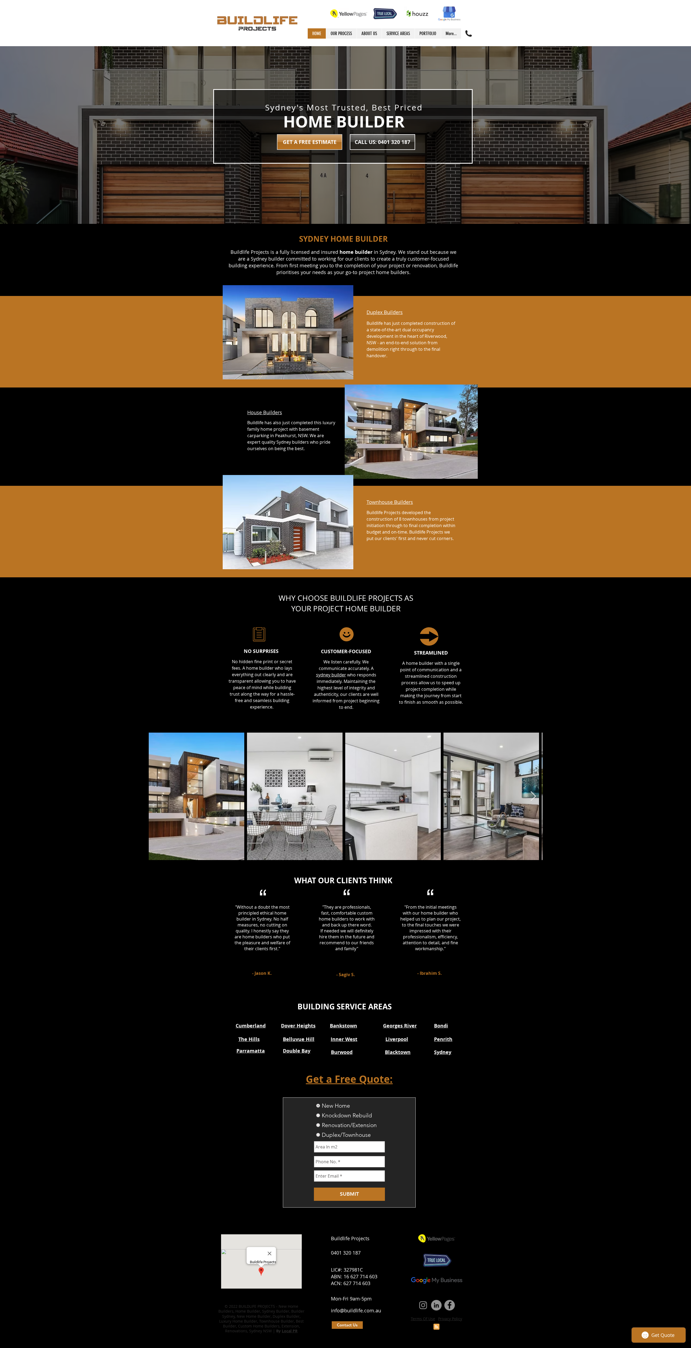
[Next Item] (533, 796)
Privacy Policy (450, 1318)
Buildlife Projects (350, 1238)
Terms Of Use (423, 1318)
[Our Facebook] (449, 1305)
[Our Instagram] (423, 1305)
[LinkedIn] (436, 1305)
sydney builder (331, 675)
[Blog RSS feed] (436, 1327)
